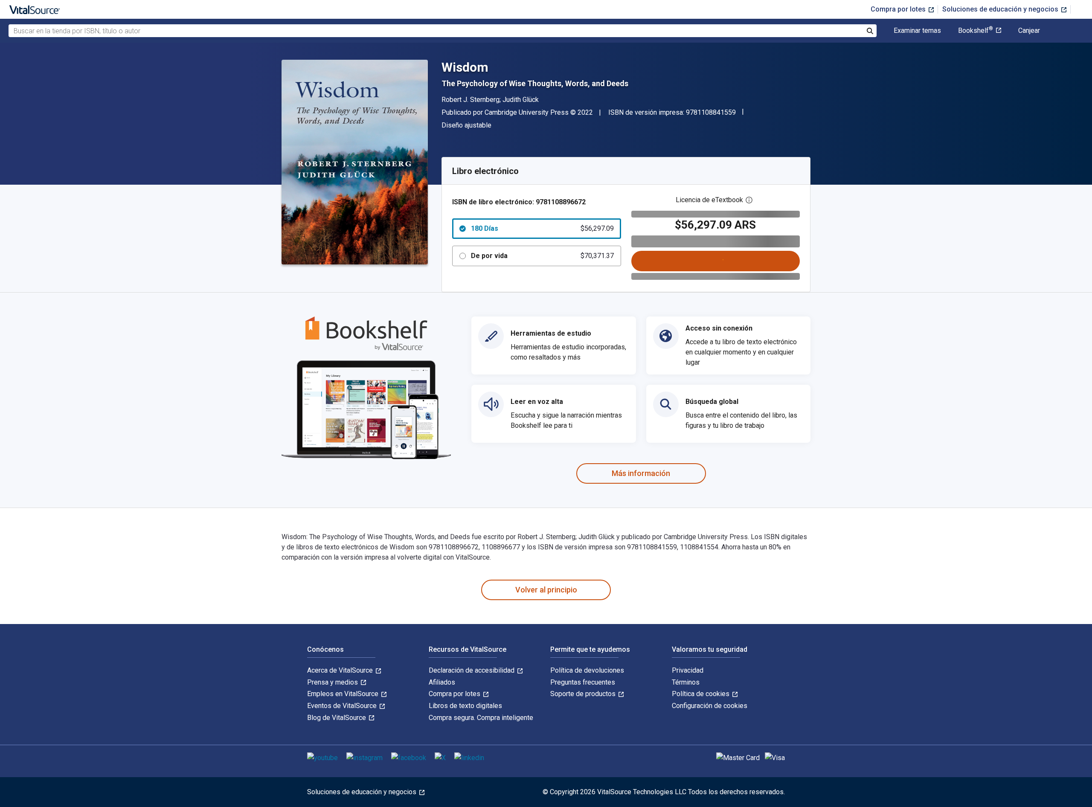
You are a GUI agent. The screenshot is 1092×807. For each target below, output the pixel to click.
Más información (641, 473)
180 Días (542, 228)
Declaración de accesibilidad (472, 670)
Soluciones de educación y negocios (1001, 9)
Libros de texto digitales (465, 706)
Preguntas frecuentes (582, 682)
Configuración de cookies (709, 706)
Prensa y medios (333, 682)
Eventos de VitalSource (342, 706)
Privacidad (687, 670)
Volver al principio (546, 589)
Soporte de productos (583, 694)
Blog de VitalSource (337, 718)
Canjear (1029, 30)
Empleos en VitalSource (343, 694)
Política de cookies (701, 694)
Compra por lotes (899, 9)
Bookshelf (975, 30)
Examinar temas (917, 30)
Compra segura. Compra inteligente (481, 718)
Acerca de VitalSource (341, 670)
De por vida (542, 256)
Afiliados (442, 682)
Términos (686, 682)
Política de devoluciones (587, 670)
